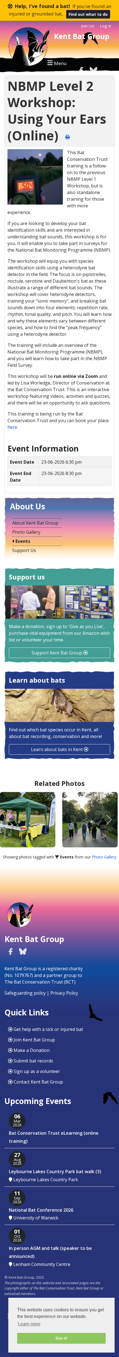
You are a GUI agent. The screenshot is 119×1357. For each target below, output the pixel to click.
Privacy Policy (64, 993)
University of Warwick (35, 1218)
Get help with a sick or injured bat (47, 1029)
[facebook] (81, 70)
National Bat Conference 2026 (41, 1210)
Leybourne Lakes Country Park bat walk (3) (55, 1171)
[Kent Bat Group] (27, 48)
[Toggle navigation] (57, 63)
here (12, 427)
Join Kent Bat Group (33, 1040)
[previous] (10, 819)
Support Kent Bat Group (57, 653)
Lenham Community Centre (41, 1264)
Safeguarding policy (25, 993)
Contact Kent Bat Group (37, 1082)
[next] (108, 819)
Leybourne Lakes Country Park (45, 1180)
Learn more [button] (29, 1324)
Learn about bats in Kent (57, 749)
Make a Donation (31, 1050)
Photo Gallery (104, 857)
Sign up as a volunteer (36, 1071)
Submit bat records (32, 1061)
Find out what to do (88, 14)
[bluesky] (93, 70)
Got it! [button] (62, 1338)
